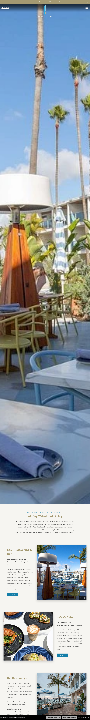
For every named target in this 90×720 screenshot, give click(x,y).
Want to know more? (69, 717)
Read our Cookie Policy (83, 717)
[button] (88, 2)
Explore (13, 594)
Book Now (5, 7)
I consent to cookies (54, 717)
